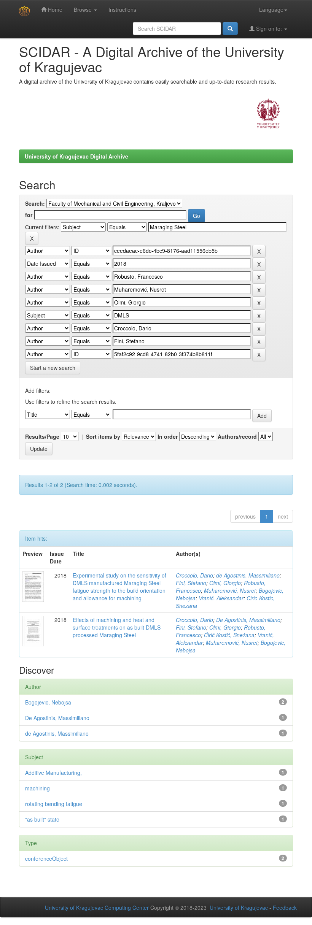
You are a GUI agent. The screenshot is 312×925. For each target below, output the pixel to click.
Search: (35, 203)
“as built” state (42, 819)
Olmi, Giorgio (225, 583)
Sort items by (103, 436)
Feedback (285, 907)
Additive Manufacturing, (53, 772)
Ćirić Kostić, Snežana (229, 635)
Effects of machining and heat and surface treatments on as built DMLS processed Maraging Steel (117, 627)
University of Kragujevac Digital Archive (76, 156)
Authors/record (237, 436)
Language (271, 9)
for (28, 215)
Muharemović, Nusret (230, 590)
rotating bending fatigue (53, 804)
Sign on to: (269, 28)
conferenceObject (46, 858)
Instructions (122, 9)
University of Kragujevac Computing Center (97, 907)
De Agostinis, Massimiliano (248, 620)
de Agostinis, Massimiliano (248, 575)
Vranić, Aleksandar (221, 598)
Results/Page (42, 436)
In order (168, 436)
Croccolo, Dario (194, 575)
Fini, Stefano (191, 583)
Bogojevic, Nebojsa (48, 702)
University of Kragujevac (239, 907)
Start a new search (52, 367)
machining (37, 788)
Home (54, 9)
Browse (83, 9)
